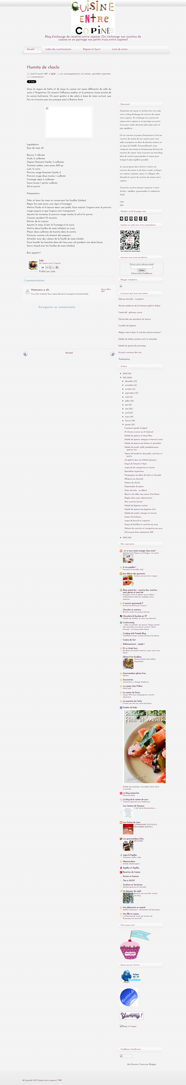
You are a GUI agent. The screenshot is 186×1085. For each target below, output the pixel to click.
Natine (126, 676)
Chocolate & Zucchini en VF (135, 616)
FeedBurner (147, 273)
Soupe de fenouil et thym (136, 464)
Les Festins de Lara (131, 822)
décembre (129, 381)
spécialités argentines (101, 74)
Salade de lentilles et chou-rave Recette (139, 618)
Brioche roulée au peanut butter (136, 612)
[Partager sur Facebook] (57, 267)
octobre (129, 389)
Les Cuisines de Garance (133, 806)
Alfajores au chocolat (134, 479)
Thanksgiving (124, 359)
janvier (128, 425)
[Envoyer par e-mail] (46, 267)
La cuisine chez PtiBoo (133, 686)
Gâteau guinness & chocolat (134, 887)
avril (127, 413)
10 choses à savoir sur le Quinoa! (139, 432)
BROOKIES (138, 841)
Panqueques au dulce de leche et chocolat (143, 475)
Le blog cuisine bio (131, 793)
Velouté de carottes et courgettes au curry (143, 528)
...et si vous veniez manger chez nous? (139, 551)
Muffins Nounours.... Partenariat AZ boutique (141, 910)
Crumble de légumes (127, 326)
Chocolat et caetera (132, 610)
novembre (129, 385)
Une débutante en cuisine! (134, 907)
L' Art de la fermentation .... (145, 808)
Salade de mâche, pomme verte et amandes (137, 339)
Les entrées (86, 74)
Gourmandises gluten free (134, 673)
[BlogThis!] (50, 267)
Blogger (152, 1064)
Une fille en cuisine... (131, 914)
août (127, 397)
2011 (125, 378)
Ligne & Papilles (130, 855)
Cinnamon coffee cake (132, 857)
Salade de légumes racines (136, 506)
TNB (60, 1080)
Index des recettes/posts (58, 49)
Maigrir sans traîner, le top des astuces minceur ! (139, 332)
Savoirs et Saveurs (131, 876)
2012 (125, 374)
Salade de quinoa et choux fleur (138, 436)
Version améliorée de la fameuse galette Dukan (139, 306)
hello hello (127, 688)
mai (127, 409)
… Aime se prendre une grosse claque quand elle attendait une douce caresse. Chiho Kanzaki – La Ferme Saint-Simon (141, 627)
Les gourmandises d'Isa (133, 839)
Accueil (30, 49)
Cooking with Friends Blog (134, 633)
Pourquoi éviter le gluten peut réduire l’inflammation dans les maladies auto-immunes (138, 597)
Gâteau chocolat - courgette (131, 299)
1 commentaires (36, 77)
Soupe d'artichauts (133, 517)
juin (127, 405)
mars (127, 417)
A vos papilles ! (129, 567)
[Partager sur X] (53, 267)
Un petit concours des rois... (130, 352)
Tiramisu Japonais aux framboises (136, 802)
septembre (130, 393)
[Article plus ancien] (112, 356)
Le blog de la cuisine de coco (135, 800)
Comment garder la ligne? (136, 428)
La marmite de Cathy (132, 701)
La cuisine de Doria (131, 693)
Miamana (37, 290)
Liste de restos (120, 49)
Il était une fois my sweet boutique (137, 703)
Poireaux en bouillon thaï (133, 569)
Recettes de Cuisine (131, 872)
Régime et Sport (91, 49)
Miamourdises (129, 861)
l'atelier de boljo (130, 708)
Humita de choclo (132, 483)
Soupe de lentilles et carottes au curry (141, 524)
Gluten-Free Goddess (132, 657)
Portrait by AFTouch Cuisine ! (135, 606)
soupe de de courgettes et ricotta (140, 468)
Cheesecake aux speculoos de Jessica (134, 319)
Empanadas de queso (134, 486)
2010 (125, 538)
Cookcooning (128, 623)
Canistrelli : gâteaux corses (130, 312)
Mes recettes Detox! (133, 502)
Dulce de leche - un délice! (136, 490)
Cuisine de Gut (129, 640)
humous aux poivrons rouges (145, 576)
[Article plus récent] (25, 356)
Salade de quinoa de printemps (132, 346)
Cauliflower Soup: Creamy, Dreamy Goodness (141, 636)
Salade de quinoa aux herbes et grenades (143, 443)
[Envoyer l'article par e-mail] (42, 267)
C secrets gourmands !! (133, 603)
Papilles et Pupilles (131, 868)
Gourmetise (128, 680)
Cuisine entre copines (46, 1080)
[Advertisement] (138, 80)
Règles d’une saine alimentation (138, 498)
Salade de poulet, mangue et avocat (141, 513)
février (128, 421)
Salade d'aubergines (131, 864)
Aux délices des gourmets (134, 574)
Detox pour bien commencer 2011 (139, 532)
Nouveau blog (129, 795)
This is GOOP (129, 881)
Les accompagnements (69, 74)
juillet (127, 401)
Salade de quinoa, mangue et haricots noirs (144, 439)
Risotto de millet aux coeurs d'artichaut (142, 494)
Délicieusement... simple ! (133, 644)
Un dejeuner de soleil (132, 891)
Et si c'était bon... (130, 648)
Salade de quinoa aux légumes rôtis (140, 509)
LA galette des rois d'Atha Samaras (140, 460)
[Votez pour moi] (121, 287)
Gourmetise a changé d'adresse (136, 682)
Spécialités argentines (134, 471)
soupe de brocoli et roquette (137, 521)
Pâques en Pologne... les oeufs (146, 553)
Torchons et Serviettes (133, 885)
